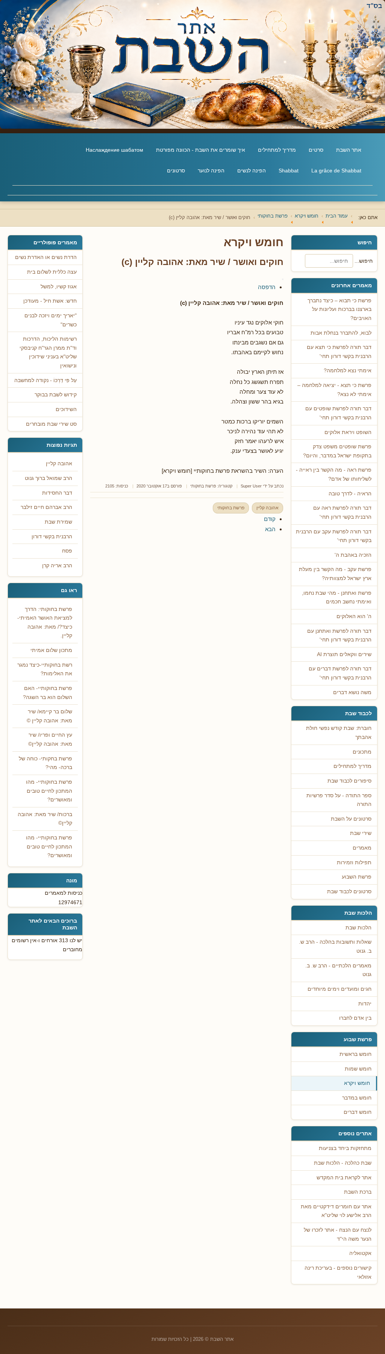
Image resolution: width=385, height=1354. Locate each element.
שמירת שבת (58, 522)
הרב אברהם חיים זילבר (46, 507)
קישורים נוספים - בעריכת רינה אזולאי (338, 1272)
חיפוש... (364, 261)
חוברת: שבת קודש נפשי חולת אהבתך (338, 732)
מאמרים (362, 848)
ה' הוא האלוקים (353, 616)
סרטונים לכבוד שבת (349, 891)
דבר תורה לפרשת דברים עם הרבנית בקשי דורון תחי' (340, 673)
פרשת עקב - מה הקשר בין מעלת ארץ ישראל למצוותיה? (335, 574)
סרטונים (176, 171)
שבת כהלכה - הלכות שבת (342, 1163)
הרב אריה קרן (57, 565)
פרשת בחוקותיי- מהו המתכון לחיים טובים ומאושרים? (49, 791)
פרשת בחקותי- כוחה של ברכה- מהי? (45, 763)
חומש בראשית (355, 1054)
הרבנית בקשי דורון (52, 536)
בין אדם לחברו (355, 1018)
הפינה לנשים (251, 171)
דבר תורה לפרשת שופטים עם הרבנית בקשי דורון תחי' (338, 413)
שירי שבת (360, 833)
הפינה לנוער (211, 171)
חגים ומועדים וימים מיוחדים (339, 989)
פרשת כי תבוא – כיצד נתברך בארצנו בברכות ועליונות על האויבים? (339, 309)
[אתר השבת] (192, 64)
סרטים (316, 150)
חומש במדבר (356, 1098)
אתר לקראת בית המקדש (344, 1177)
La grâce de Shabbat (336, 171)
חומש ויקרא (357, 1083)
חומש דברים (357, 1112)
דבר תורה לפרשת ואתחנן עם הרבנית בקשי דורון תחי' (339, 635)
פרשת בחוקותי (203, 486)
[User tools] (282, 279)
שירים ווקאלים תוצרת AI (344, 654)
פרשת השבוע (356, 877)
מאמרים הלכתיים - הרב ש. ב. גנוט (338, 970)
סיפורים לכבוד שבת (349, 781)
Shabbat (289, 171)
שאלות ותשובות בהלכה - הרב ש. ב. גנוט (335, 946)
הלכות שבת (358, 928)
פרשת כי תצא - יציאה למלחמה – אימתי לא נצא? (334, 389)
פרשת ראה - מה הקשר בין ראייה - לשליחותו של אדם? (333, 474)
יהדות (364, 1004)
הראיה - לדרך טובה (350, 494)
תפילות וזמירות (354, 862)
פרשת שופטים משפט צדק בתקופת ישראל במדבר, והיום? (337, 451)
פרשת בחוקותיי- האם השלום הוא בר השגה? (47, 692)
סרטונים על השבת (351, 819)
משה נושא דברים (352, 692)
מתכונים (362, 752)
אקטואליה (360, 1253)
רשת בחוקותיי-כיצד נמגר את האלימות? (44, 669)
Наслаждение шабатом (114, 150)
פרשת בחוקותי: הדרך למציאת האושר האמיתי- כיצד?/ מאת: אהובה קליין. (44, 622)
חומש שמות (358, 1069)
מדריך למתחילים (277, 150)
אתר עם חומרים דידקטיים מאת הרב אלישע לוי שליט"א (336, 1211)
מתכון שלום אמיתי (51, 650)
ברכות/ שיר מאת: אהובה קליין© (45, 819)
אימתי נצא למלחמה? (347, 370)
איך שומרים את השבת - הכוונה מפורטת (200, 150)
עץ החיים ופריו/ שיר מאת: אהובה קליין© (50, 739)
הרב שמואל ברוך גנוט (48, 478)
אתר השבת (348, 150)
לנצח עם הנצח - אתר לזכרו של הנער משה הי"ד (337, 1234)
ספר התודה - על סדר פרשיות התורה (338, 800)
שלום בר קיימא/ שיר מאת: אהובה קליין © (49, 716)
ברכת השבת (357, 1192)
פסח (67, 551)
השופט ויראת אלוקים (347, 432)
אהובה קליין (267, 507)
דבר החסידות (57, 493)
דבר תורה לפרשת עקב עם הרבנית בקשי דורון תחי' (333, 536)
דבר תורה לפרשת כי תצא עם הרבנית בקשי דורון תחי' (339, 351)
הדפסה (267, 287)
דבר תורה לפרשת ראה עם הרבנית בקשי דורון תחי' (342, 512)
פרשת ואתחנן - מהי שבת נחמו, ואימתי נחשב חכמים (336, 597)
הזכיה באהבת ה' (353, 555)
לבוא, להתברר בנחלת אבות (341, 333)
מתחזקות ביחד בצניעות (345, 1148)
